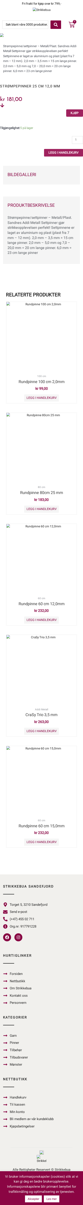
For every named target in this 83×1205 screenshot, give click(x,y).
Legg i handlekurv (63, 152)
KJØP (75, 113)
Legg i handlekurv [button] (42, 398)
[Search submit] (55, 24)
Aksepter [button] (33, 1199)
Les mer (51, 1199)
